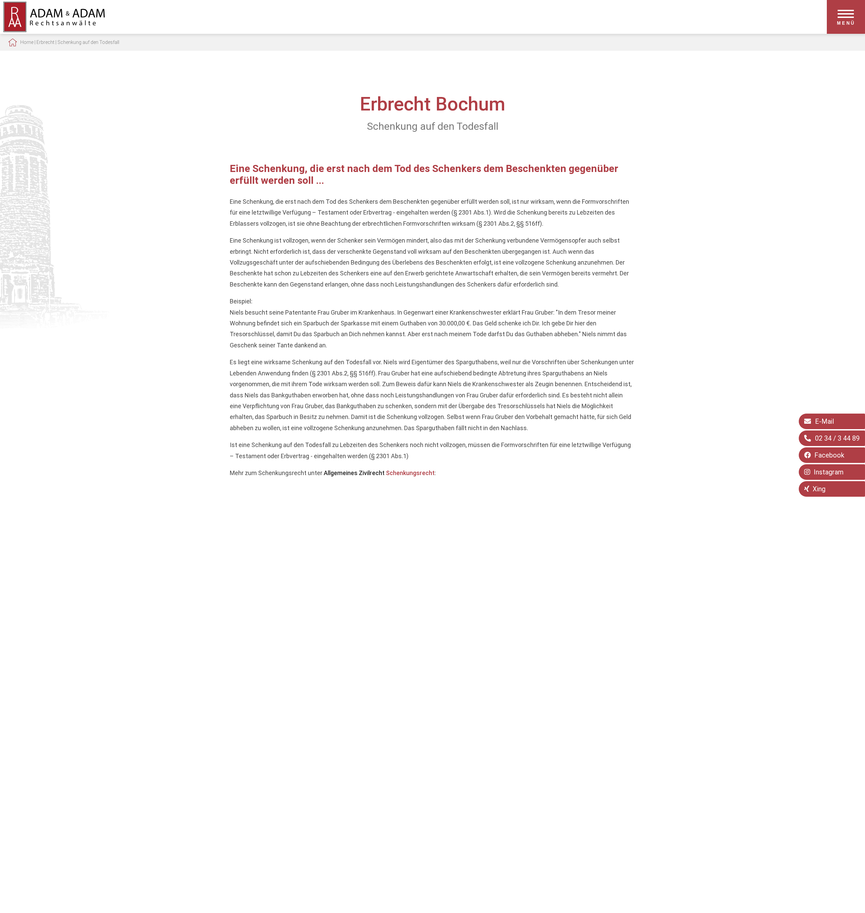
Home (26, 42)
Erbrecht (45, 42)
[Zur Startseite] (54, 29)
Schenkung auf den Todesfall (88, 42)
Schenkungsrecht (410, 472)
